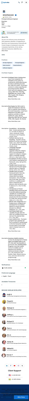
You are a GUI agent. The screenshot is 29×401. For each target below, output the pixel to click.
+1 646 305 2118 (16, 375)
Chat (9, 397)
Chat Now (24, 32)
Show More (5, 50)
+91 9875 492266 (15, 379)
